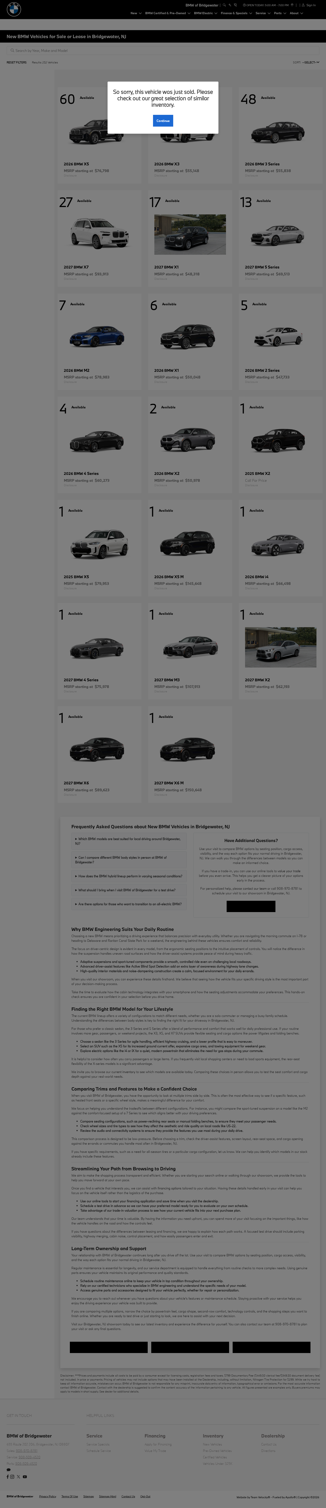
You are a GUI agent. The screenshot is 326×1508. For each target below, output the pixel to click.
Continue (163, 121)
